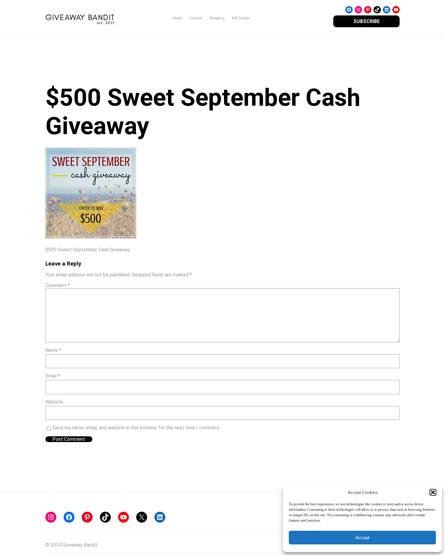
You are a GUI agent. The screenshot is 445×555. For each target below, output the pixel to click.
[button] (433, 492)
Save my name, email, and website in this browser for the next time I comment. (136, 428)
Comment (57, 285)
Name (53, 350)
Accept (362, 537)
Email (52, 376)
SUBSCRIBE (366, 21)
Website (54, 402)
